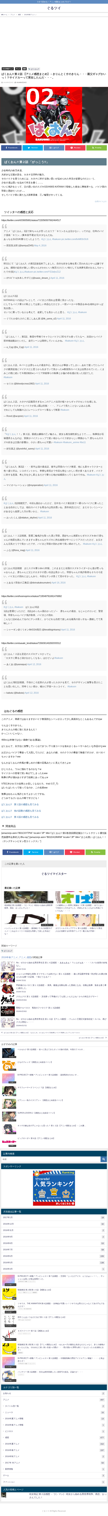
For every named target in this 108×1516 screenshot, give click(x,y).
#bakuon (56, 239)
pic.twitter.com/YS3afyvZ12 (47, 272)
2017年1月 (53, 1217)
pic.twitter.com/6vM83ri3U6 (74, 239)
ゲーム (53, 1475)
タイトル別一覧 (54, 1406)
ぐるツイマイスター (54, 873)
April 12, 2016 (34, 664)
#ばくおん (46, 239)
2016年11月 (53, 1230)
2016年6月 (53, 1256)
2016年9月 (53, 1237)
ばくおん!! (35, 69)
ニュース (54, 1412)
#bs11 (83, 442)
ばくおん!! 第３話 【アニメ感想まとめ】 (91, 1038)
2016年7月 (53, 1250)
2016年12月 (53, 1224)
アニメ (18, 68)
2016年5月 (53, 1263)
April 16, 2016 (59, 582)
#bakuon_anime (71, 442)
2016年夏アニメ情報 (54, 1419)
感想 (24, 68)
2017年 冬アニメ (54, 1463)
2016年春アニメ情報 (54, 1425)
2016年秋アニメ (54, 1456)
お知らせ (53, 1393)
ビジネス (54, 1431)
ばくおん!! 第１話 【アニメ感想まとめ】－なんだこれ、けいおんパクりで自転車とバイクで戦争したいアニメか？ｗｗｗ (42, 1032)
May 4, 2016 (40, 245)
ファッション (53, 1482)
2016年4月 (53, 1269)
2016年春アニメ (8, 68)
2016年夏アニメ (54, 1444)
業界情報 (54, 1469)
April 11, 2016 (57, 278)
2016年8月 (53, 1243)
